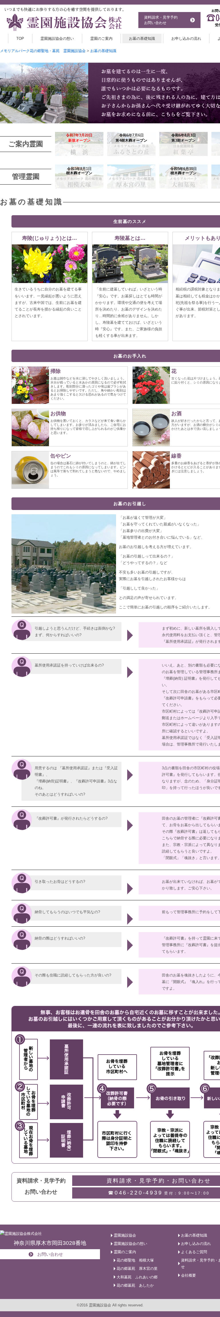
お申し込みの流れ (186, 38)
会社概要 (188, 1275)
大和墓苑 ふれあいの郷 (137, 1277)
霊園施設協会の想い (57, 38)
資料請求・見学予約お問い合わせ (161, 20)
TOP (20, 38)
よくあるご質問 (194, 1252)
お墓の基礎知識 (142, 38)
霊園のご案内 (101, 38)
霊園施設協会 (125, 1235)
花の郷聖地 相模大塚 (135, 1260)
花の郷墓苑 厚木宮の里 (137, 1268)
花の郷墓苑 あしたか (135, 1285)
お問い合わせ (50, 1254)
